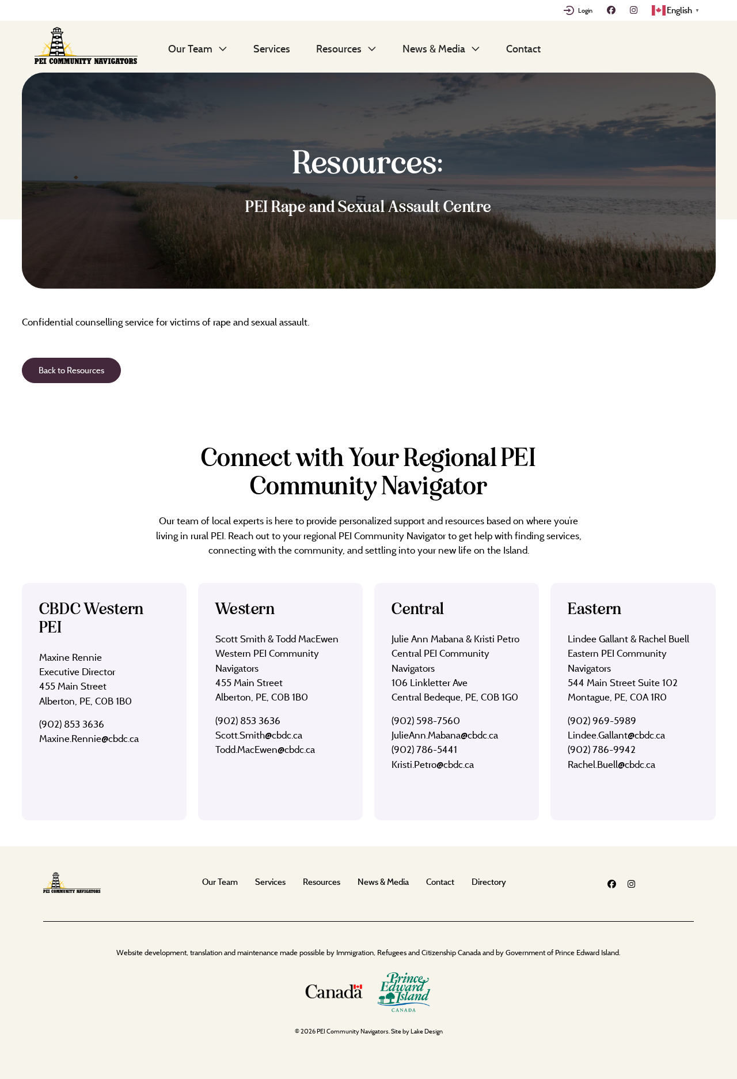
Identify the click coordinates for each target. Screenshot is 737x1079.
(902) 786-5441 (424, 749)
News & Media (433, 48)
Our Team (190, 48)
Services (271, 48)
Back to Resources (71, 370)
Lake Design (427, 1031)
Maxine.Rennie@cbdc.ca (89, 738)
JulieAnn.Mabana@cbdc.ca (445, 735)
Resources (339, 48)
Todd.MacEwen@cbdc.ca (265, 749)
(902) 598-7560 (426, 720)
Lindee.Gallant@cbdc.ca (616, 735)
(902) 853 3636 (71, 724)
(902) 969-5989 (602, 720)
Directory (489, 881)
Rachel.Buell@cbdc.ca (611, 764)
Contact (523, 48)
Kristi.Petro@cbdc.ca (433, 764)
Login (585, 10)
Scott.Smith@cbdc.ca (258, 735)
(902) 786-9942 (602, 749)
